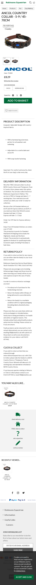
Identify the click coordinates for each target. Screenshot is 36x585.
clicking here (20, 571)
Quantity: (7, 95)
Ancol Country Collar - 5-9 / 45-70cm (10, 403)
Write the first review (11, 81)
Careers (9, 525)
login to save (12, 110)
